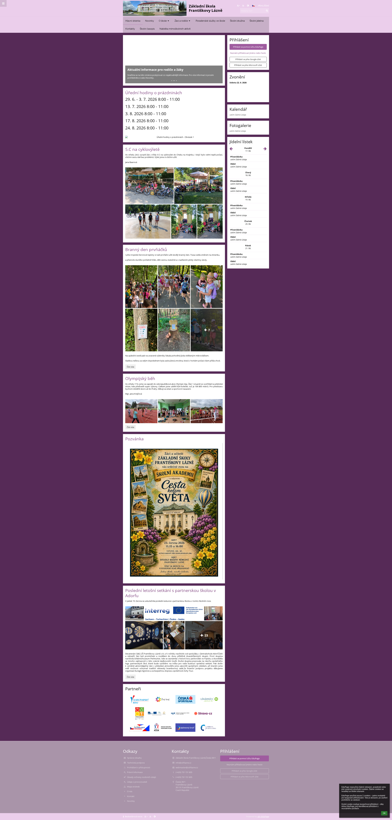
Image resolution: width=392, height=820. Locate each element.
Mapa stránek (133, 786)
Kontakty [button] (130, 28)
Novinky (131, 801)
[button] (248, 5)
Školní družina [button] (237, 20)
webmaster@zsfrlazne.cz (187, 767)
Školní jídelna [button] (257, 20)
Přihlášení (263, 5)
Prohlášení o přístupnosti (138, 767)
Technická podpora (136, 762)
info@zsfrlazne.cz (183, 762)
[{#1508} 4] (162, 699)
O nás (129, 791)
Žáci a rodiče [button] (181, 20)
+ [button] (239, 5)
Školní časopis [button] (147, 28)
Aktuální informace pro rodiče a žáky (155, 70)
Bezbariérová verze (133, 816)
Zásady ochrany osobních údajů (141, 777)
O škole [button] (163, 20)
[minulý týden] (231, 149)
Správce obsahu (134, 757)
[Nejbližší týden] (265, 149)
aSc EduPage (263, 816)
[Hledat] (267, 10)
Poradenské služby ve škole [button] (210, 20)
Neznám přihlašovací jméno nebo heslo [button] (248, 53)
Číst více (131, 367)
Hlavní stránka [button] (132, 20)
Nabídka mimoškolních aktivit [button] (175, 28)
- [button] (244, 5)
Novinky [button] (149, 20)
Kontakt (130, 796)
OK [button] (384, 813)
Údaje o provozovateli (137, 781)
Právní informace (135, 772)
